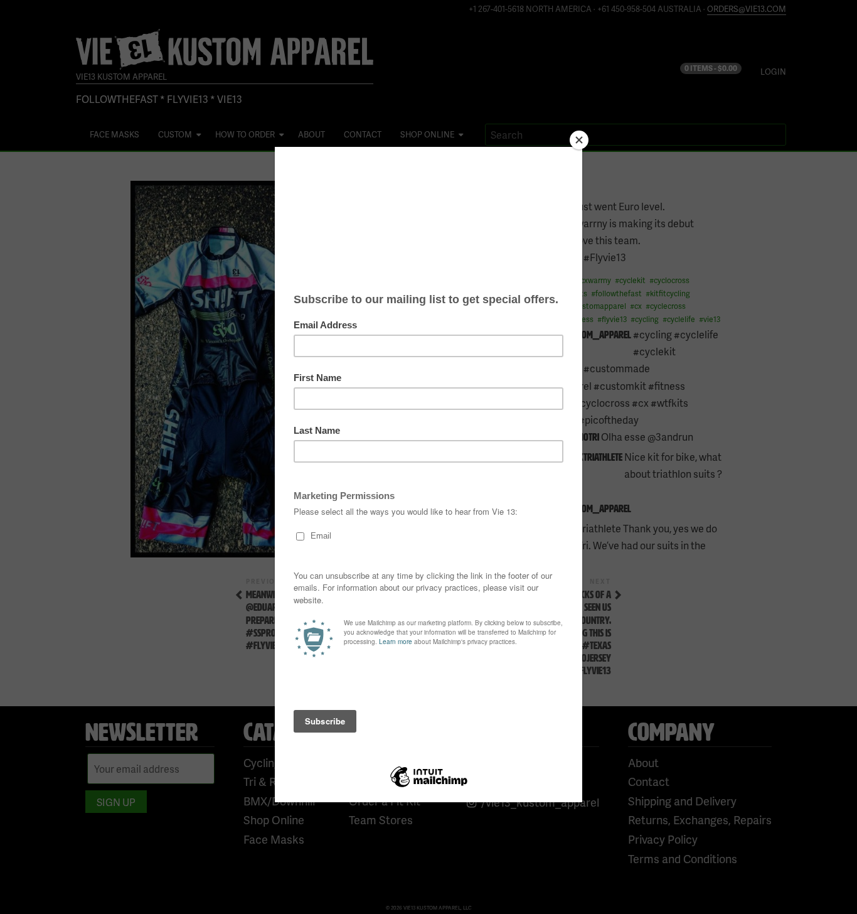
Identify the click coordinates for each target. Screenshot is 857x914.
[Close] (579, 140)
